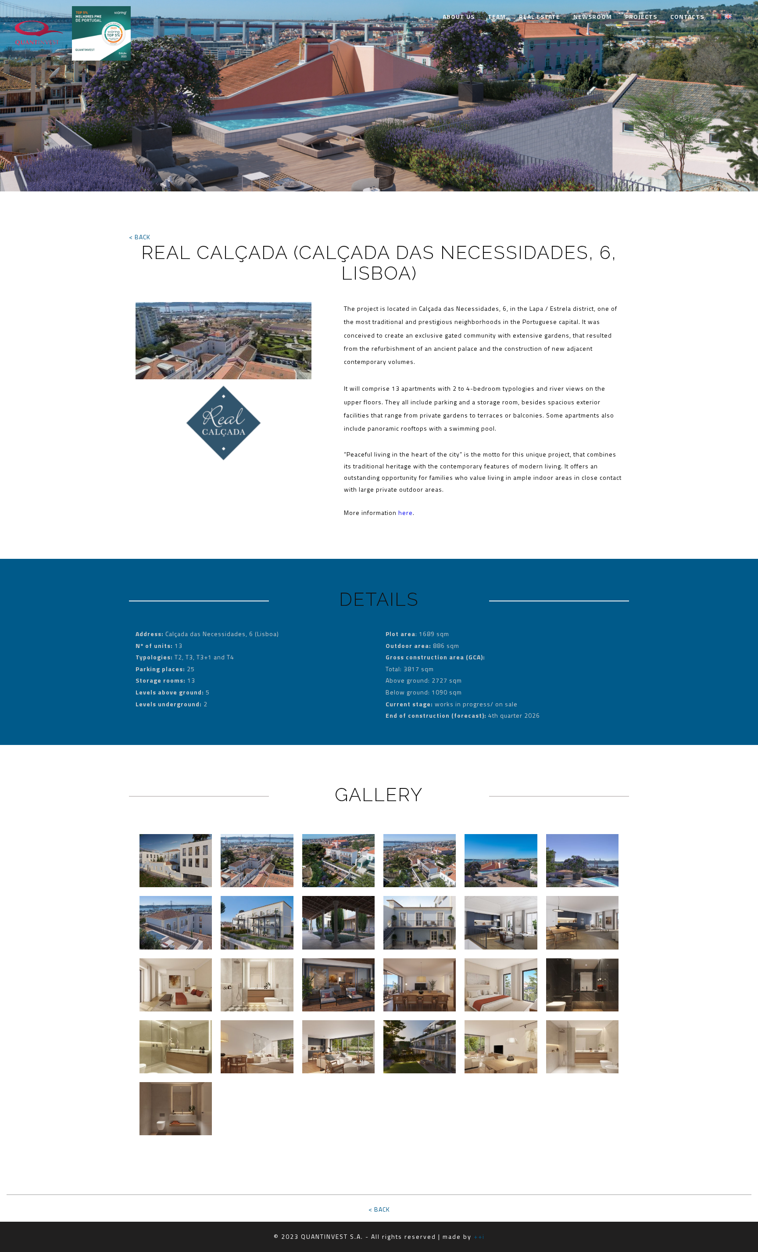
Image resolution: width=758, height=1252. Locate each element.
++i (479, 1236)
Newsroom (592, 16)
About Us (459, 16)
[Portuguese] (717, 15)
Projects (641, 16)
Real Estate (539, 16)
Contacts (687, 16)
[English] (728, 15)
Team (497, 16)
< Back (139, 236)
